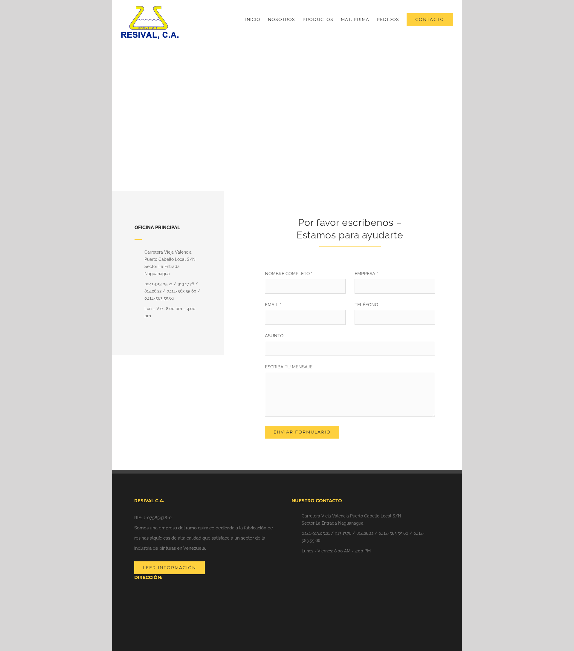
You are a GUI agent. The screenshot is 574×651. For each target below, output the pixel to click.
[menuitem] (256, 19)
